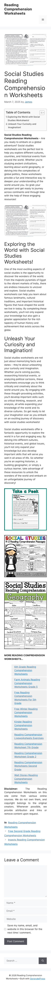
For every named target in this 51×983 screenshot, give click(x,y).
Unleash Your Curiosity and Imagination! (22, 126)
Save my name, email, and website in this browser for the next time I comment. (24, 929)
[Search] (43, 960)
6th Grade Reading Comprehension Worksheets (25, 670)
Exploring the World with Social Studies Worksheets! (24, 118)
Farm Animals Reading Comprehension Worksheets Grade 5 (27, 683)
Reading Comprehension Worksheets (18, 9)
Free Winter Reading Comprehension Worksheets (26, 712)
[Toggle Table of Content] (40, 112)
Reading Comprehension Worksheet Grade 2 (28, 755)
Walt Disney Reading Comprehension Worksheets (26, 779)
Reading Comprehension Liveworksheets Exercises (29, 736)
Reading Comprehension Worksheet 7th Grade (28, 745)
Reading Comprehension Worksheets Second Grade (28, 766)
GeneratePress (37, 978)
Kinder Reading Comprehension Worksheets (23, 725)
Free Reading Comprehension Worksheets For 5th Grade (25, 698)
